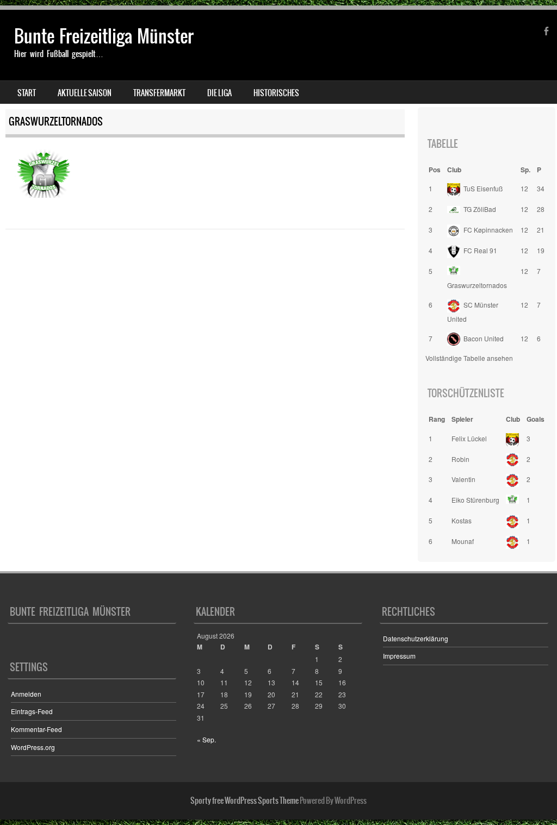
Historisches (276, 93)
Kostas (461, 520)
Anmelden (26, 693)
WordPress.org (33, 747)
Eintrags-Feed (32, 711)
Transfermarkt (159, 93)
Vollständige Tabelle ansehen (469, 357)
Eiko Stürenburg (475, 499)
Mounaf (462, 541)
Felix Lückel (469, 438)
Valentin (463, 479)
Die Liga (219, 93)
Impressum (399, 655)
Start (26, 93)
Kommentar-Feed (36, 729)
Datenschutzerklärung (415, 638)
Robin (460, 459)
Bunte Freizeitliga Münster (104, 36)
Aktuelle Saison (85, 93)
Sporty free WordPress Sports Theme (244, 801)
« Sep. (206, 739)
